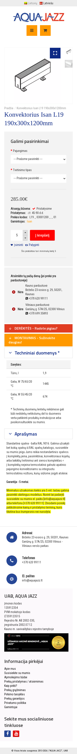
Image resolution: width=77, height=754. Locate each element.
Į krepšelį (42, 235)
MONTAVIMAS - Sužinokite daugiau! (32, 340)
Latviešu (48, 3)
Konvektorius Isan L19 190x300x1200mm (41, 108)
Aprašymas (25, 433)
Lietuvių (32, 3)
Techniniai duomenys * (36, 352)
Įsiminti (18, 245)
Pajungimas (20, 151)
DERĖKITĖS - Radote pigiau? (35, 328)
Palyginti (34, 245)
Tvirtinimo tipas (22, 170)
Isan (29, 221)
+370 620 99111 (31, 562)
